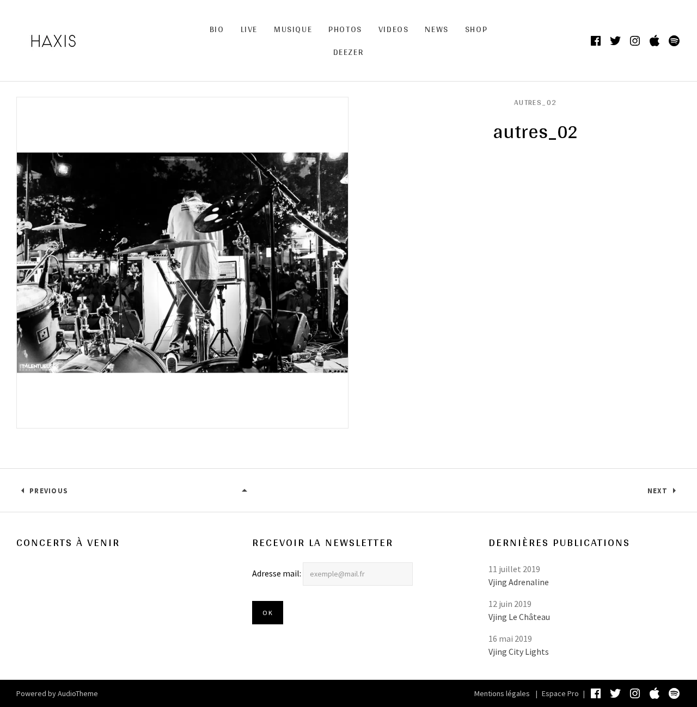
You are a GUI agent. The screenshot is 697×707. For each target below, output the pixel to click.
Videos (393, 29)
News (436, 29)
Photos (345, 29)
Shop (476, 29)
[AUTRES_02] (245, 491)
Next (657, 490)
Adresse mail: (277, 573)
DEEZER (348, 52)
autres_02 (535, 102)
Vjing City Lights (518, 651)
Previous (48, 490)
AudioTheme (78, 693)
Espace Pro (560, 693)
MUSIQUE (293, 29)
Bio (217, 29)
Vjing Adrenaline (518, 581)
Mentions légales (502, 693)
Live (249, 29)
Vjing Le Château (519, 616)
